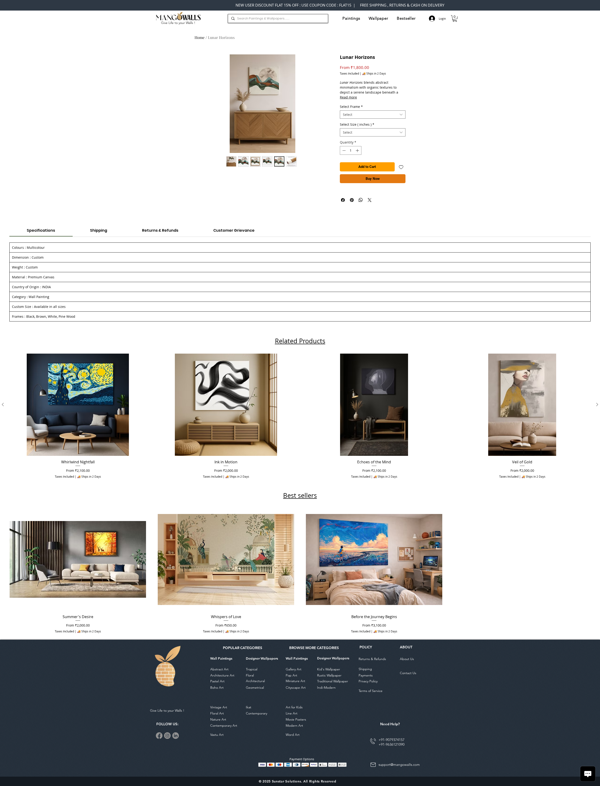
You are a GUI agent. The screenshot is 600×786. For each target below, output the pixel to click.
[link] (455, 18)
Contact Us (408, 673)
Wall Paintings (221, 658)
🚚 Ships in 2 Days (374, 73)
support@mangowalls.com (399, 764)
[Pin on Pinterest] (352, 200)
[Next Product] (597, 404)
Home (200, 37)
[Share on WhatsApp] (361, 200)
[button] (351, 18)
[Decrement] (343, 150)
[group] (300, 417)
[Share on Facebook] (343, 200)
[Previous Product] (3, 404)
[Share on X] (369, 200)
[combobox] (372, 114)
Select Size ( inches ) (357, 124)
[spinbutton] (350, 150)
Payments (366, 675)
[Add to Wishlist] (401, 166)
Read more (348, 97)
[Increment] (358, 150)
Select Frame (351, 107)
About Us (407, 659)
